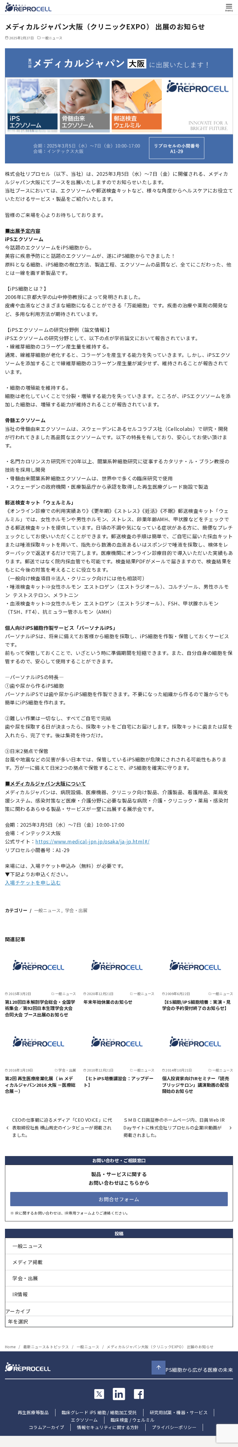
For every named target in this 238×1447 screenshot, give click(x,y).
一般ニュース (52, 37)
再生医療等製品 (33, 1412)
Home (11, 1346)
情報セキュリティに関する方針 (108, 1427)
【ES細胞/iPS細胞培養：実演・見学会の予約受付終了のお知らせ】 (196, 1005)
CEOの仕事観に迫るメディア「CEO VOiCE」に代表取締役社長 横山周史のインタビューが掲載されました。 (62, 1127)
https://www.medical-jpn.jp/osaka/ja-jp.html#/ (92, 841)
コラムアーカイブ (46, 1427)
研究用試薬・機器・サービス (179, 1412)
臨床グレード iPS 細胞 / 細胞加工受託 (99, 1412)
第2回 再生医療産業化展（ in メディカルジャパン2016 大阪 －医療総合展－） (40, 1084)
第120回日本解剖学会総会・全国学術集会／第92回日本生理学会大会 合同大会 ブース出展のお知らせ (40, 1008)
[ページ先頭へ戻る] (158, 1368)
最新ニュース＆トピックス (46, 1346)
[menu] (229, 7)
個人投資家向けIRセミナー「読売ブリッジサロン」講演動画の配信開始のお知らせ (195, 1084)
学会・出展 (76, 910)
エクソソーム (84, 1420)
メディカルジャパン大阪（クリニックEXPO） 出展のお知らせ (160, 1346)
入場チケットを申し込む (33, 882)
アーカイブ (17, 1311)
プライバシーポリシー (174, 1427)
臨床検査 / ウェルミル (133, 1420)
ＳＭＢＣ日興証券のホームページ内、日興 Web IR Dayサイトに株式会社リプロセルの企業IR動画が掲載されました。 (174, 1127)
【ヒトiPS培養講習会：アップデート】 (118, 1081)
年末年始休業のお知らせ (107, 1002)
